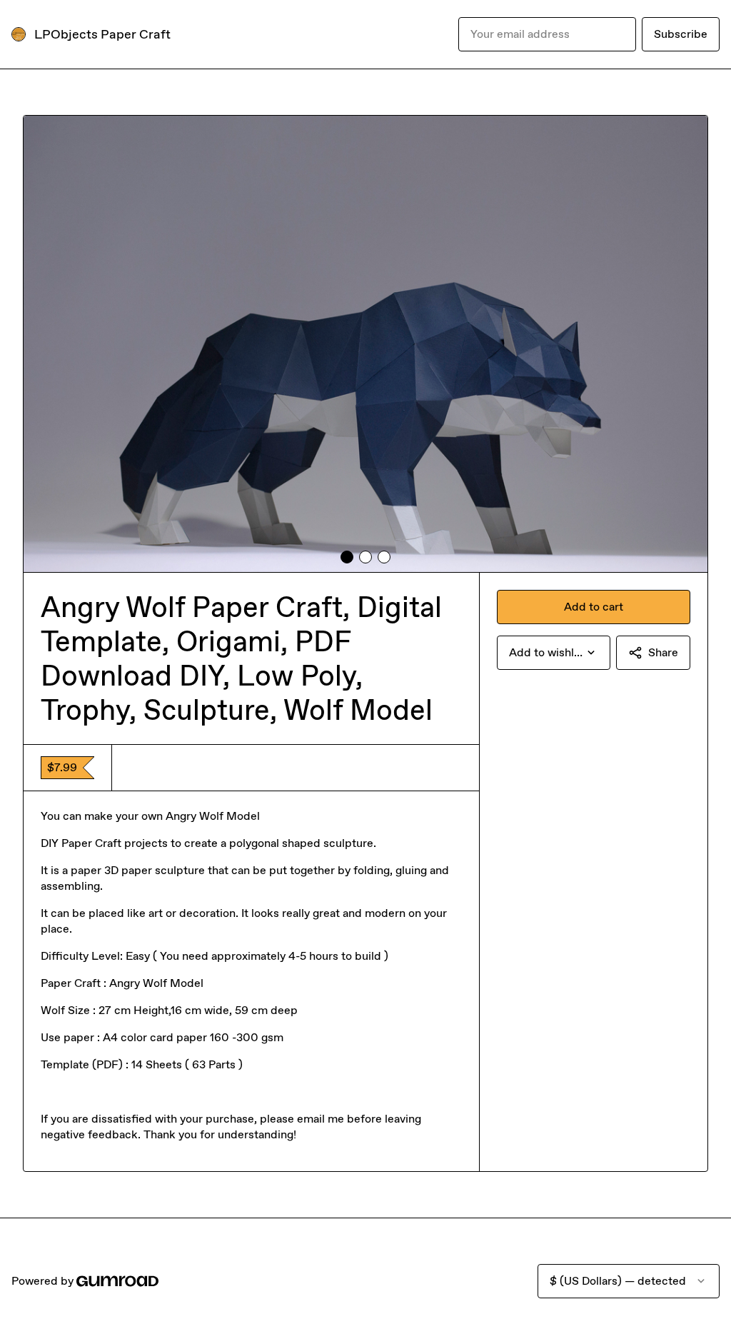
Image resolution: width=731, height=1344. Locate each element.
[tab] (347, 557)
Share (663, 652)
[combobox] (553, 653)
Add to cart (593, 606)
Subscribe (680, 34)
